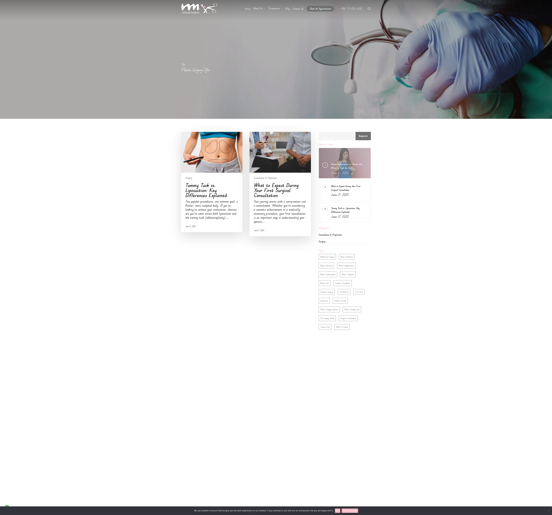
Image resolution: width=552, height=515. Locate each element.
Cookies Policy (350, 510)
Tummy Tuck (325, 327)
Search (363, 136)
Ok (337, 510)
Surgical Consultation (348, 318)
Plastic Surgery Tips (352, 309)
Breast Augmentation (346, 265)
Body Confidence (347, 257)
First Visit (359, 292)
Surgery (188, 177)
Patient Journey (340, 300)
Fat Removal (344, 292)
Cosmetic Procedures (342, 283)
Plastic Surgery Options (329, 309)
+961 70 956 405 (351, 8)
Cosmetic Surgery (326, 292)
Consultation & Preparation (265, 177)
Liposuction (324, 300)
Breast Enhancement (328, 274)
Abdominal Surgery (327, 257)
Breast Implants (348, 274)
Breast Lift (324, 283)
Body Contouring (326, 265)
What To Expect (342, 327)
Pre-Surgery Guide (327, 318)
